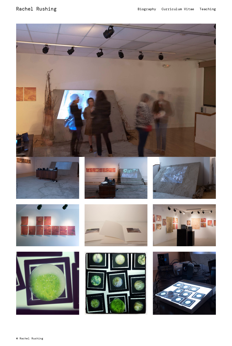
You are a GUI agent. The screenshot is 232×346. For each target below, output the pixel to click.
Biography (147, 9)
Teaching (208, 9)
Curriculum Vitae (178, 9)
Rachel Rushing (36, 9)
